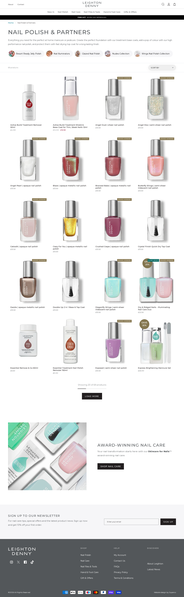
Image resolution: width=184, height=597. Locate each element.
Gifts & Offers (130, 12)
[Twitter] (18, 562)
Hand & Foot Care (89, 572)
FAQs (116, 566)
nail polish (63, 12)
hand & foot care (111, 12)
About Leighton (155, 563)
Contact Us (119, 561)
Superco (172, 592)
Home (11, 23)
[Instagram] (11, 562)
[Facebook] (25, 562)
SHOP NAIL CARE (110, 466)
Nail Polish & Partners (26, 23)
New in (50, 12)
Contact (20, 4)
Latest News (153, 569)
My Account (120, 555)
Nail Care (76, 12)
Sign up (168, 522)
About (10, 4)
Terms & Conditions (123, 578)
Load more (92, 396)
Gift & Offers (86, 578)
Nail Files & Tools (92, 12)
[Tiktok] (32, 562)
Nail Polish (85, 555)
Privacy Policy (121, 572)
